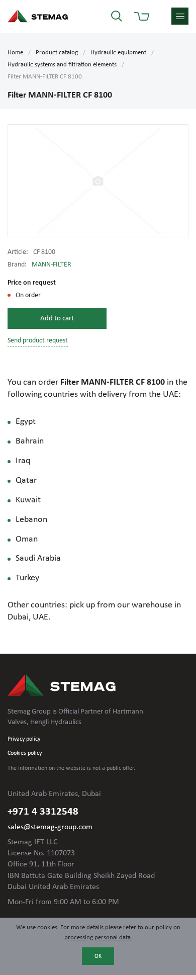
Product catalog (57, 52)
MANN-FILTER (51, 265)
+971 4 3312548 (43, 812)
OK (98, 956)
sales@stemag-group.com (50, 827)
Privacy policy (24, 739)
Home (15, 52)
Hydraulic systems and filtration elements (62, 64)
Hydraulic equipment (118, 52)
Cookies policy (25, 753)
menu (179, 16)
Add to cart (57, 318)
